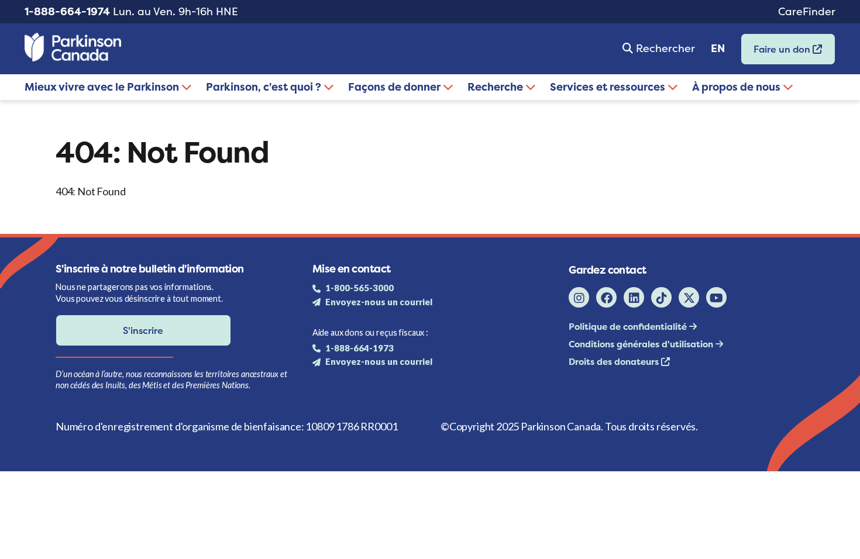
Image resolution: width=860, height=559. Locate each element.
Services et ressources (609, 87)
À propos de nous (737, 87)
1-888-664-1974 (67, 11)
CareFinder (806, 11)
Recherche (496, 87)
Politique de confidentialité (629, 326)
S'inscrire (143, 330)
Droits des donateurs (615, 362)
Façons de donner (395, 87)
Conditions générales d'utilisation (642, 344)
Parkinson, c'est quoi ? (265, 87)
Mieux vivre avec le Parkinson (103, 87)
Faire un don (777, 53)
